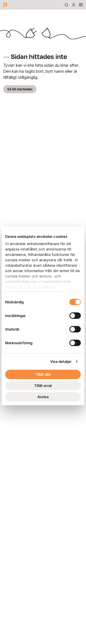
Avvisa (43, 397)
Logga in (73, 4)
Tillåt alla (43, 374)
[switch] (75, 315)
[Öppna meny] (80, 4)
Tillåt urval (43, 386)
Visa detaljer (61, 361)
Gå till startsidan (19, 89)
